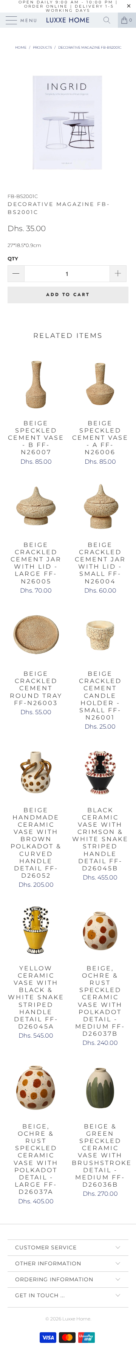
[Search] (109, 20)
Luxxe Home (68, 20)
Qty (13, 258)
